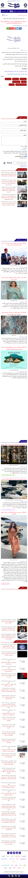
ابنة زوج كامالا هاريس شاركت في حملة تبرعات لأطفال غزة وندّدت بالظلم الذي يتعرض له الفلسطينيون (8, 197)
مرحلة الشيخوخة (16, 81)
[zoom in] (3, 15)
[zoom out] (7, 15)
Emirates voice (16, 78)
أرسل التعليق (23, 166)
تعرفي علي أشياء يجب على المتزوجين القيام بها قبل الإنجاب (15, 71)
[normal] (5, 15)
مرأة (26, 15)
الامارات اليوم (8, 78)
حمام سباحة (11, 84)
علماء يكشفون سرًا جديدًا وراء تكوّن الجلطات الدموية (14, 479)
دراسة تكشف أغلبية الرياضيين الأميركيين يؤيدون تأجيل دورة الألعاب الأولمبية (9, 771)
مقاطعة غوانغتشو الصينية (21, 84)
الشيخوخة (6, 52)
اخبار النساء (23, 81)
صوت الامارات (23, 78)
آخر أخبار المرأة (21, 15)
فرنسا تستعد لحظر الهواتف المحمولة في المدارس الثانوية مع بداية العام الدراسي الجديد (8, 637)
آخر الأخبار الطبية (5, 583)
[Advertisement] (14, 101)
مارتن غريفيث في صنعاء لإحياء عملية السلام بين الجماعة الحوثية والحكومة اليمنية (9, 808)
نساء (22, 52)
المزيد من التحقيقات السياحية (8, 475)
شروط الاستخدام (23, 149)
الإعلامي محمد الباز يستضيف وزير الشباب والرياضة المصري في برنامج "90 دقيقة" (8, 706)
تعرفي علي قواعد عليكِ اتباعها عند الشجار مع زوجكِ (17, 74)
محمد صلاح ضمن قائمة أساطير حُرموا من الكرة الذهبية (14, 444)
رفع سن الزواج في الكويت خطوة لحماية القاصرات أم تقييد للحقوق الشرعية (8, 190)
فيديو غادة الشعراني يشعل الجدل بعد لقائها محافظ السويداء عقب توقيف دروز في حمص (8, 183)
